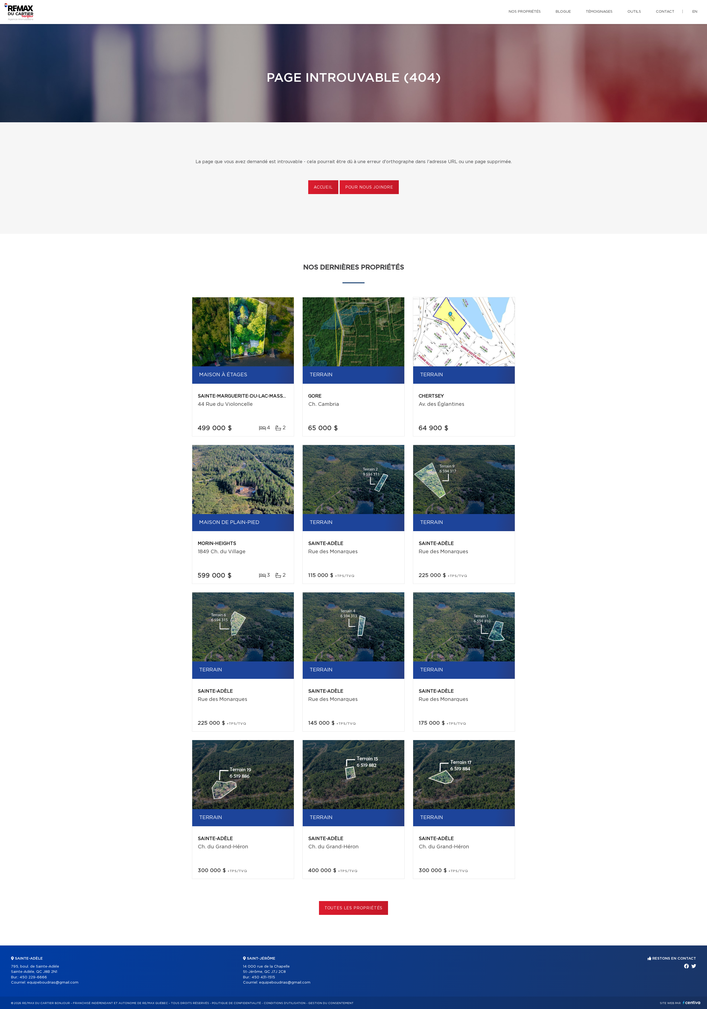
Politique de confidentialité (236, 1003)
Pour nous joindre (369, 187)
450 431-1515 (263, 977)
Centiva (691, 1002)
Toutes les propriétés (354, 908)
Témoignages (599, 12)
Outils (634, 12)
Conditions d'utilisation (284, 1003)
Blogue (563, 12)
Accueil (323, 187)
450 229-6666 (33, 977)
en (694, 12)
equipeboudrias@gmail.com (52, 982)
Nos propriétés (525, 12)
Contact (665, 12)
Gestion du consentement (331, 1003)
